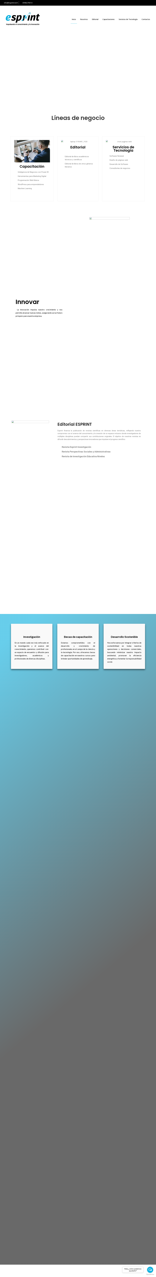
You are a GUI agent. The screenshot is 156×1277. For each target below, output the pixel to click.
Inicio (74, 19)
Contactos (146, 19)
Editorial (95, 19)
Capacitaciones (108, 19)
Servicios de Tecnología (128, 19)
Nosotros (84, 19)
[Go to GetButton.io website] (150, 1274)
